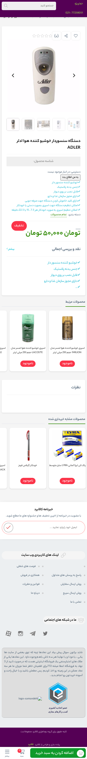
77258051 (77, 13)
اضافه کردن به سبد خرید (54, 753)
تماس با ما (75, 602)
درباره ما (35, 593)
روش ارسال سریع (72, 593)
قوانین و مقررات (31, 584)
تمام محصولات (59, 215)
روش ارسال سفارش (71, 584)
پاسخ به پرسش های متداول (66, 575)
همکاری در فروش (30, 575)
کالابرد (31, 744)
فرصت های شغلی (26, 566)
